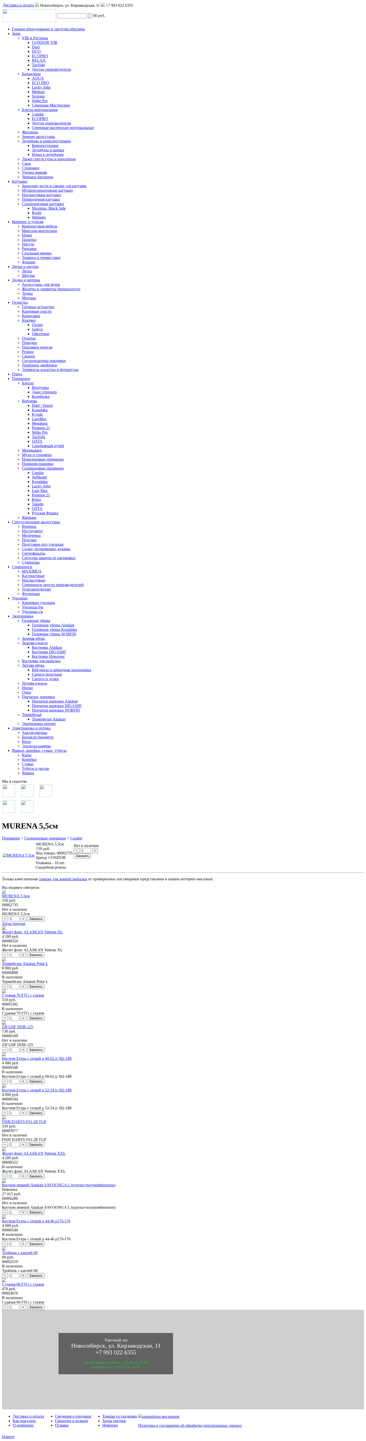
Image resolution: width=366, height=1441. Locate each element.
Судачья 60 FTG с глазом (23, 1284)
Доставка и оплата (18, 5)
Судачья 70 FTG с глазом (23, 995)
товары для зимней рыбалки (63, 879)
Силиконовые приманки (45, 838)
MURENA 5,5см (16, 896)
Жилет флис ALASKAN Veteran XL (32, 932)
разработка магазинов (160, 1416)
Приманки (11, 838)
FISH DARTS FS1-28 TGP (24, 1122)
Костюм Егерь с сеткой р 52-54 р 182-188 (36, 1090)
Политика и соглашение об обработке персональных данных (190, 1425)
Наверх (8, 1437)
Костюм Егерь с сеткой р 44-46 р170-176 (36, 1221)
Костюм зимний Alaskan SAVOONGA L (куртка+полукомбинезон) (59, 1185)
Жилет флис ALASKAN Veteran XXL (34, 1153)
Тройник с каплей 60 (20, 1253)
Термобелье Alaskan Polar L (25, 963)
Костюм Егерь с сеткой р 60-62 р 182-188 (36, 1058)
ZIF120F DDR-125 (17, 1027)
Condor (76, 838)
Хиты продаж (13, 923)
